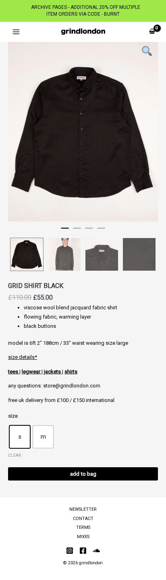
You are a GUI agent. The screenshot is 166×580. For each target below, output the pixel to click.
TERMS (83, 527)
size (13, 415)
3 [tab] (89, 232)
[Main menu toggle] (16, 31)
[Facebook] (83, 550)
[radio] (20, 437)
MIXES (83, 536)
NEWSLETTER (83, 509)
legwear (32, 372)
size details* (22, 357)
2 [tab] (77, 232)
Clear (14, 455)
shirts (70, 372)
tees (13, 372)
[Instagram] (69, 550)
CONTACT (83, 518)
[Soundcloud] (96, 550)
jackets (53, 372)
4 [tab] (101, 232)
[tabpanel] (83, 132)
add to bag (83, 473)
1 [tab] (65, 232)
